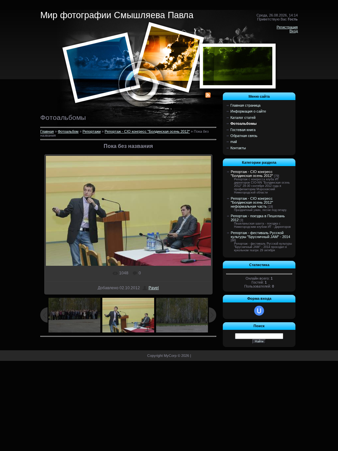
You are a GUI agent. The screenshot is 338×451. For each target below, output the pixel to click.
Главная (47, 131)
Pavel (154, 288)
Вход (293, 31)
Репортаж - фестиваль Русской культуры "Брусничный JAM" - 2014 (260, 235)
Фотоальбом (68, 131)
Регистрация (287, 27)
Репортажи (92, 131)
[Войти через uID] (259, 311)
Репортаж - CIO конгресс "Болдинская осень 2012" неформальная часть (252, 202)
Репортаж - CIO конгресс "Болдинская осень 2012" (147, 131)
